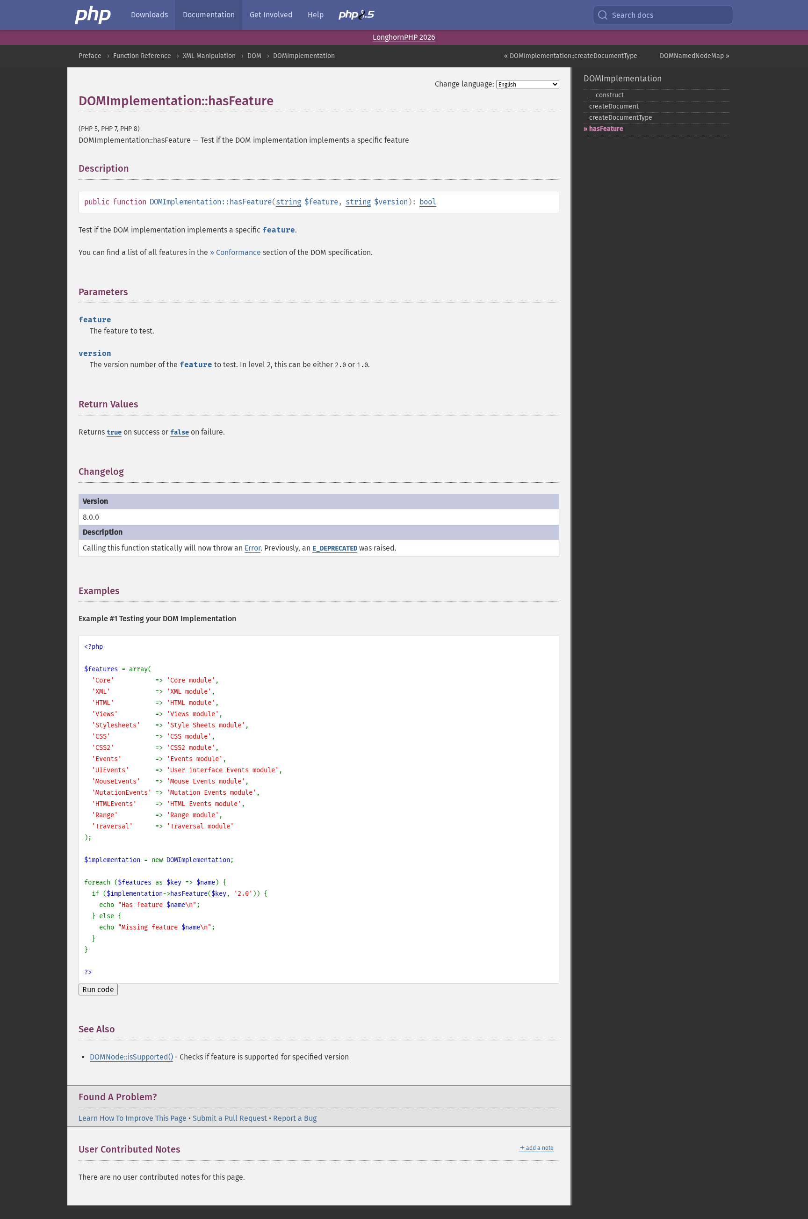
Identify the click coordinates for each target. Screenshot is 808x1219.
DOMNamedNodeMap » (694, 56)
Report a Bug (295, 1118)
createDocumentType (620, 118)
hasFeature (606, 129)
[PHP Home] (93, 15)
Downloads (149, 14)
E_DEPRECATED (334, 548)
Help (316, 14)
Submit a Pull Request (230, 1118)
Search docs (632, 15)
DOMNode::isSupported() (131, 1056)
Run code (98, 989)
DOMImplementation (304, 56)
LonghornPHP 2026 (404, 37)
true (114, 432)
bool (427, 201)
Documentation (209, 14)
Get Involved (271, 14)
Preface (90, 56)
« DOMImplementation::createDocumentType (570, 56)
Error (252, 548)
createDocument (614, 106)
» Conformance (235, 252)
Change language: (464, 84)
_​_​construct (606, 95)
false (179, 432)
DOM (254, 56)
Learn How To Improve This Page (133, 1118)
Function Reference (142, 56)
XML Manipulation (209, 56)
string (288, 201)
